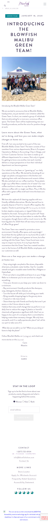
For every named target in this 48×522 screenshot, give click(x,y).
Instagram (27, 336)
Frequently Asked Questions (24, 478)
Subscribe (24, 417)
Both (33, 401)
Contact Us (24, 461)
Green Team (12, 16)
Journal (20, 339)
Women (19, 401)
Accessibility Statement (24, 482)
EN (8, 2)
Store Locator (24, 471)
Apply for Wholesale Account (24, 475)
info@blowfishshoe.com (24, 457)
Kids (26, 401)
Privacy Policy (28, 508)
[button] (45, 4)
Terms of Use (19, 508)
